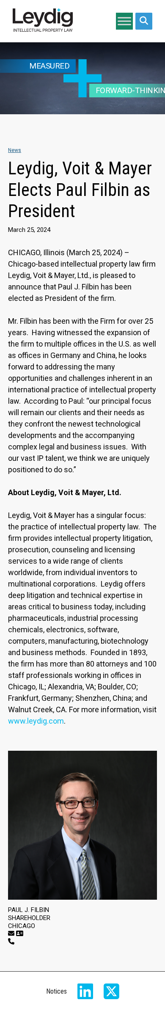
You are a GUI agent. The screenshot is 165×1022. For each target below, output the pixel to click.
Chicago (21, 926)
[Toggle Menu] (124, 21)
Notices (56, 991)
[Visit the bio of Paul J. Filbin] (82, 825)
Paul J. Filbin (28, 910)
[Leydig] (43, 21)
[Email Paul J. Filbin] (11, 933)
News (14, 150)
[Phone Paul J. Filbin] (11, 941)
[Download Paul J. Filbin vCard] (19, 933)
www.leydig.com (36, 720)
